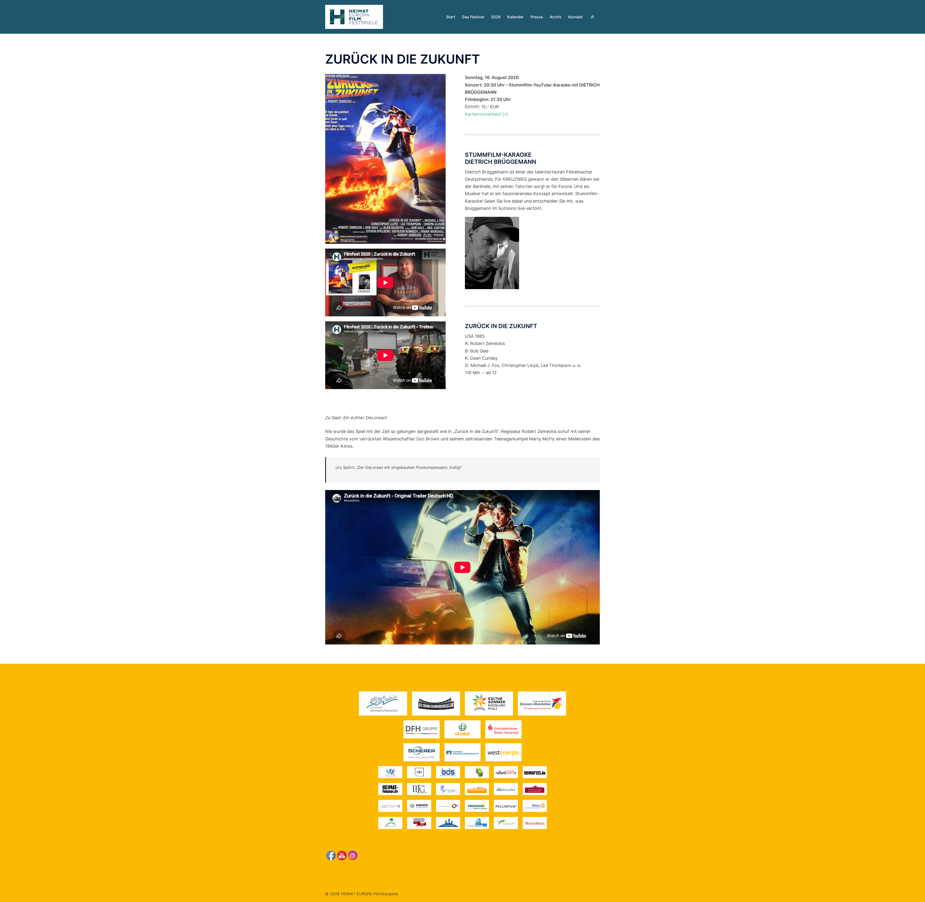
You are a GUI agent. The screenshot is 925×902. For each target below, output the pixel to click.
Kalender (515, 16)
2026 (496, 16)
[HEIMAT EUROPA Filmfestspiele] (354, 16)
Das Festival (473, 16)
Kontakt (575, 16)
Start (450, 16)
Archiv (556, 16)
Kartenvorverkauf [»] (486, 114)
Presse (536, 16)
